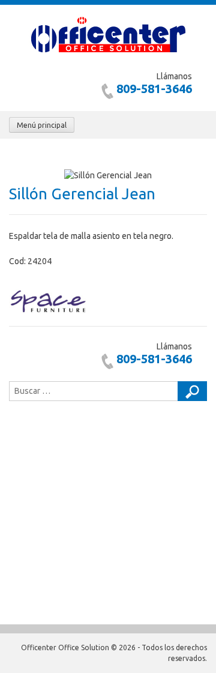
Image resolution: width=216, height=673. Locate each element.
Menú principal (42, 125)
